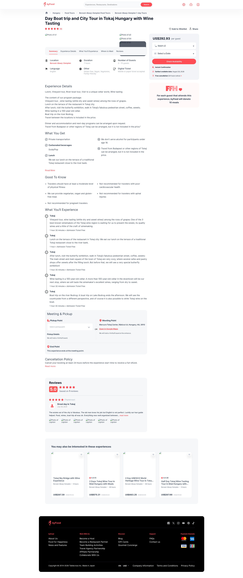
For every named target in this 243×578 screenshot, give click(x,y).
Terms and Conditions (167, 565)
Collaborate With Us (89, 555)
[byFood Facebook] (168, 523)
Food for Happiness (57, 542)
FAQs (151, 538)
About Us (53, 538)
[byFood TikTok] (193, 523)
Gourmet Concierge (127, 545)
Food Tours (70, 13)
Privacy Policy (188, 565)
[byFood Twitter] (173, 523)
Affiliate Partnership (89, 551)
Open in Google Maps (108, 329)
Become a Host (87, 538)
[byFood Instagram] (178, 523)
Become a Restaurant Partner (94, 542)
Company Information (143, 565)
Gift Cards (123, 542)
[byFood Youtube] (183, 523)
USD (125, 566)
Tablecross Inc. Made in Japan (82, 565)
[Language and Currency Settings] (183, 4)
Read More (50, 170)
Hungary (56, 13)
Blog (120, 538)
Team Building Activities (91, 545)
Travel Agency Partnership (92, 548)
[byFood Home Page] (48, 6)
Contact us (154, 542)
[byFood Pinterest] (188, 523)
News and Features (57, 545)
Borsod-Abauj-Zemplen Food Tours (94, 13)
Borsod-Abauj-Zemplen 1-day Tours (131, 13)
